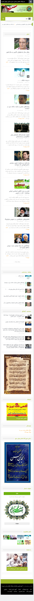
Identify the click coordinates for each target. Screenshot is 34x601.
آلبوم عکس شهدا (13, 589)
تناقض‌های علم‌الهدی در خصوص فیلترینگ (17, 219)
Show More (17, 262)
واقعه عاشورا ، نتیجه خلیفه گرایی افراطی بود (14, 296)
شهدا (19, 589)
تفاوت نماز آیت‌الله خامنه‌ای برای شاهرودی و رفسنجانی (20, 136)
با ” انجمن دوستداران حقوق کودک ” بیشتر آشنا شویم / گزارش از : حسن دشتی (14, 315)
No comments (20, 56)
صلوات (17, 524)
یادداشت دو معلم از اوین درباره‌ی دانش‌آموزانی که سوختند (19, 164)
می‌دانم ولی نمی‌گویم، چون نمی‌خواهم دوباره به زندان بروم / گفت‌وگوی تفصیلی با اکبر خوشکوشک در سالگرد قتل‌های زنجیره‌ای (13, 346)
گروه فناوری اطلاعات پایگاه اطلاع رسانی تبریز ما (12, 586)
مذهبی (5, 589)
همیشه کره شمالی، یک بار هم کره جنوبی (14, 322)
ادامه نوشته (21, 118)
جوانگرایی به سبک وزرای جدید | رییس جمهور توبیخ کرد (18, 246)
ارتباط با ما (10, 591)
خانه (31, 589)
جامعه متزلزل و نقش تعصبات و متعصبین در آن (14, 303)
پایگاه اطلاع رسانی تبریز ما (25, 430)
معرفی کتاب (29, 591)
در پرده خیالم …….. (23, 80)
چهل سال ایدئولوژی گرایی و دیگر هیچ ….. (17, 53)
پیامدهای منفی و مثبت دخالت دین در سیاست (18, 107)
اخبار (28, 34)
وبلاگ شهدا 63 (28, 432)
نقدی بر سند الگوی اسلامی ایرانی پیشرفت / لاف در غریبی (19, 192)
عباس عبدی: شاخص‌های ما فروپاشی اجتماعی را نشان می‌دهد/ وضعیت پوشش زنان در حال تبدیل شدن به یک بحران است (13, 330)
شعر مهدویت (22, 591)
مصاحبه (15, 591)
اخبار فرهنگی (25, 589)
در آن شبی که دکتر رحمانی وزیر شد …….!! (14, 289)
